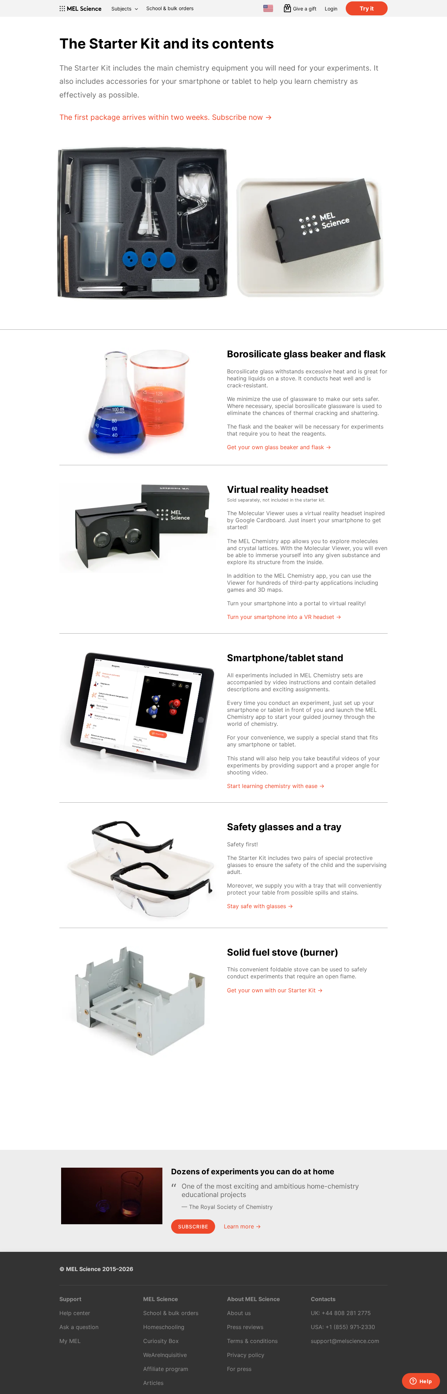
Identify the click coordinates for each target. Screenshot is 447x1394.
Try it (367, 8)
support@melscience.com (345, 1340)
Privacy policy (245, 1354)
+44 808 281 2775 (346, 1312)
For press (239, 1368)
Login (331, 9)
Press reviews (245, 1326)
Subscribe (193, 1226)
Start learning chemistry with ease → (275, 785)
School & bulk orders (169, 8)
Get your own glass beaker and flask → (279, 447)
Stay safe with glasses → (260, 906)
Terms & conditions (252, 1340)
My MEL (70, 1340)
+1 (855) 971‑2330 (350, 1326)
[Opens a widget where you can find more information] (421, 1382)
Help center (74, 1312)
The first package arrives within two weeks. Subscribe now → (165, 117)
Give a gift (304, 9)
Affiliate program (165, 1368)
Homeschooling (163, 1326)
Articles (153, 1382)
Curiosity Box (161, 1340)
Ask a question (78, 1326)
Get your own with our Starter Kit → (275, 990)
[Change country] (268, 8)
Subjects (121, 9)
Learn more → (242, 1226)
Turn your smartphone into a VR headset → (284, 616)
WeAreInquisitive (165, 1354)
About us (239, 1312)
